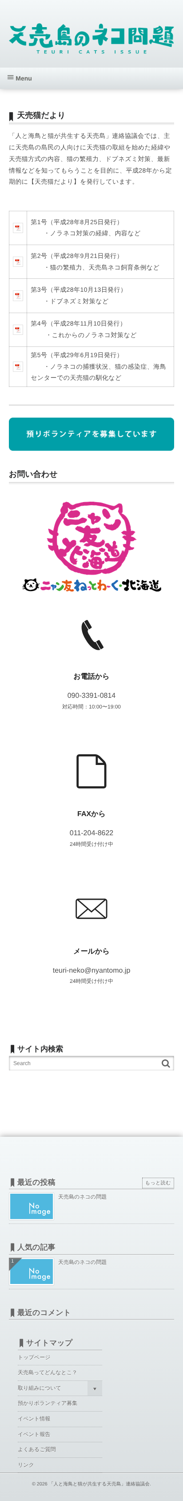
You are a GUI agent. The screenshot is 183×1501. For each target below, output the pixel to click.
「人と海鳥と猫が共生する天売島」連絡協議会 (99, 1484)
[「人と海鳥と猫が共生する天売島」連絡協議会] (91, 36)
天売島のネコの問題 (82, 1197)
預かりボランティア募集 (47, 1403)
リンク (26, 1465)
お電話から (91, 676)
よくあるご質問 (37, 1449)
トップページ (34, 1357)
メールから (91, 951)
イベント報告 (34, 1434)
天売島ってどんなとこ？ (47, 1372)
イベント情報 (34, 1419)
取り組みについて (39, 1388)
